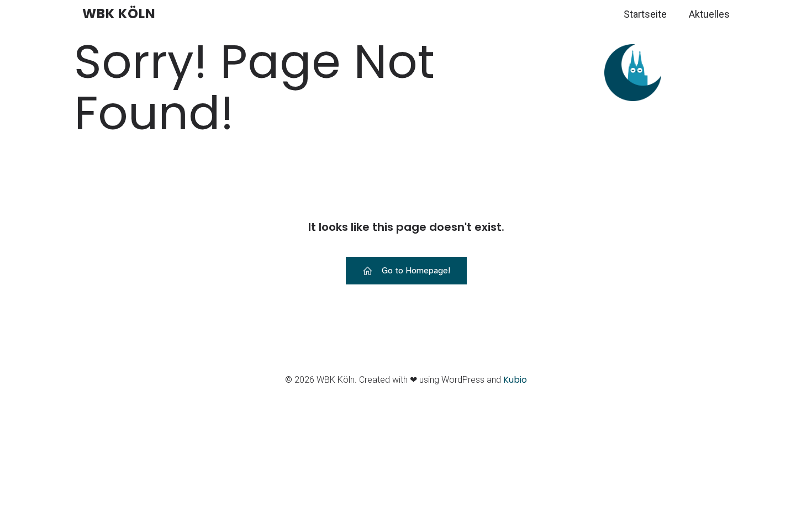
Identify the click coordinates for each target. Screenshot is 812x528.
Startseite (645, 14)
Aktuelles (709, 14)
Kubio (515, 379)
